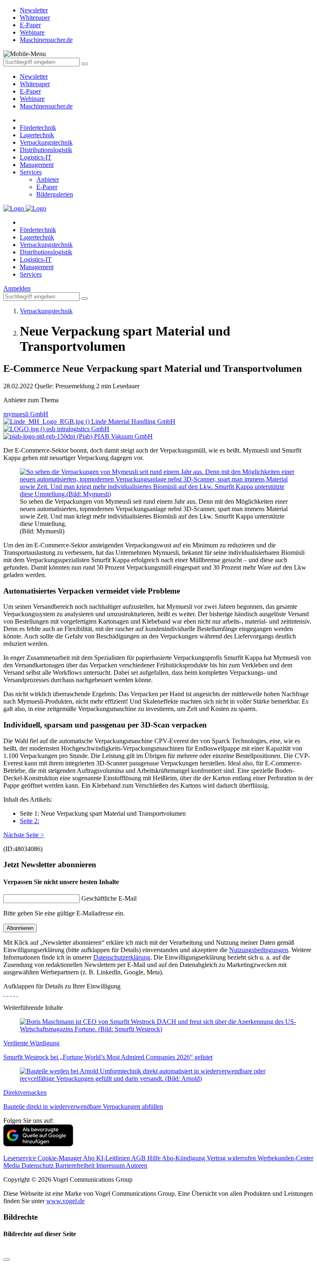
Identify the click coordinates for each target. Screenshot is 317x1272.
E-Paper (30, 91)
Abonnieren (20, 928)
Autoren (136, 1165)
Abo (89, 1158)
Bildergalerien (54, 194)
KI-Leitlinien (113, 1158)
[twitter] (7, 993)
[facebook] (4, 993)
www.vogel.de (65, 1200)
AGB (139, 1158)
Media (12, 1165)
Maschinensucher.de (46, 106)
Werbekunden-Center (285, 1158)
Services (31, 172)
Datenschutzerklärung (121, 957)
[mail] (17, 993)
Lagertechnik (37, 134)
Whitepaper (35, 83)
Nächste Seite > (23, 834)
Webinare (32, 98)
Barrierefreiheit (75, 1165)
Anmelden (17, 288)
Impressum (111, 1165)
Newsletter (34, 76)
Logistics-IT (36, 157)
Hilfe (154, 1158)
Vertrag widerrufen (232, 1158)
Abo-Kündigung (184, 1158)
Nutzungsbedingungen (258, 949)
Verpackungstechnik (46, 142)
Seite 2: (29, 820)
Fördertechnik (38, 127)
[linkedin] (14, 993)
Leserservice (20, 1158)
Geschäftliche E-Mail (109, 898)
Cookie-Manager (60, 1158)
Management (37, 164)
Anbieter (47, 179)
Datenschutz (38, 1165)
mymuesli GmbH (25, 414)
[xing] (11, 993)
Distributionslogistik (46, 149)
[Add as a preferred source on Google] (38, 1144)
